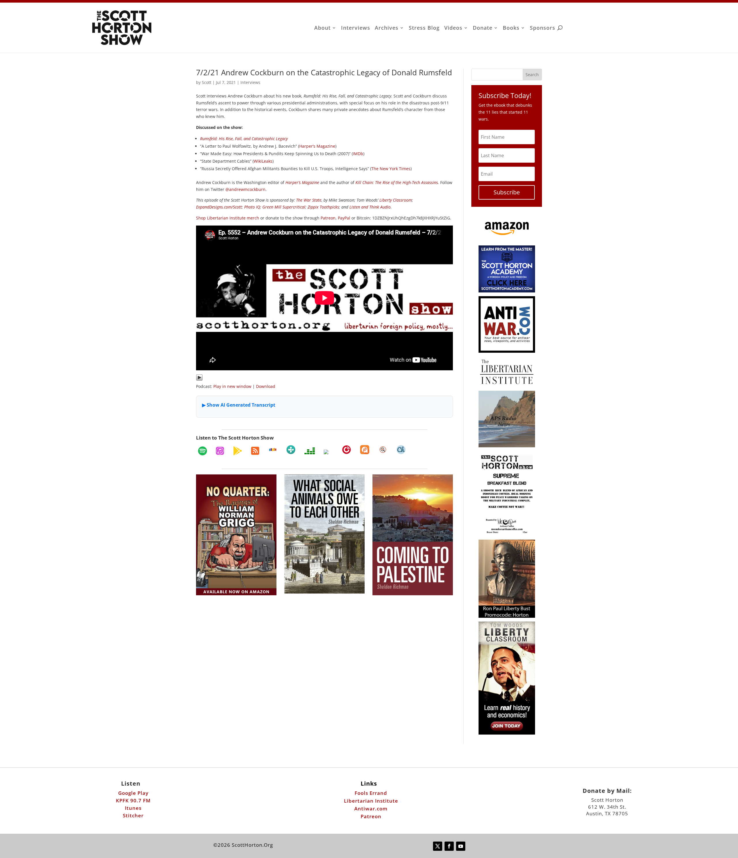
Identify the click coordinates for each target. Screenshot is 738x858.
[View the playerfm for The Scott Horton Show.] (346, 449)
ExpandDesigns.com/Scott (219, 207)
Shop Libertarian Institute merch (227, 218)
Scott (206, 82)
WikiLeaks (263, 161)
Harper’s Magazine (317, 146)
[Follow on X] (437, 846)
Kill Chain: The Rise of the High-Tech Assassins (396, 182)
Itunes (133, 808)
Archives (386, 28)
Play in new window (232, 386)
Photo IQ (252, 207)
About (322, 28)
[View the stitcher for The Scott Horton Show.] (272, 449)
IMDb (358, 153)
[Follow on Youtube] (460, 846)
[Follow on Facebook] (449, 846)
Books (511, 28)
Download (265, 386)
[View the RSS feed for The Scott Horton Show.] (255, 450)
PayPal (344, 218)
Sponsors (542, 28)
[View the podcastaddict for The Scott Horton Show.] (364, 449)
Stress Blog (424, 28)
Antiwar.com (370, 808)
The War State (308, 200)
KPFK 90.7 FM (133, 800)
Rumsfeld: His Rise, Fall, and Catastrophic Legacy (244, 138)
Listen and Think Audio (370, 207)
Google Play (133, 793)
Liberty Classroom (395, 200)
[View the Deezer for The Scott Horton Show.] (309, 450)
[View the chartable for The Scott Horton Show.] (401, 449)
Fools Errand (371, 793)
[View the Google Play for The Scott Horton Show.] (237, 450)
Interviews (355, 28)
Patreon (328, 218)
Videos (453, 28)
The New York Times (391, 168)
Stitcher (133, 815)
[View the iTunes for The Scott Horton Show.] (220, 450)
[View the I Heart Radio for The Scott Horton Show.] (328, 452)
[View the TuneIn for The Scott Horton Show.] (291, 449)
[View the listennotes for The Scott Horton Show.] (382, 449)
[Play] (199, 379)
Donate (482, 28)
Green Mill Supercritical (283, 207)
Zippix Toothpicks (323, 207)
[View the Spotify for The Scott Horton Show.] (202, 450)
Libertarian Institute (371, 800)
